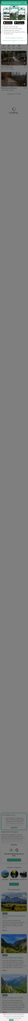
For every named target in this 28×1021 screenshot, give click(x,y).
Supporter (18, 40)
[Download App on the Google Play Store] (19, 22)
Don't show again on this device (14, 38)
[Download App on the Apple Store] (8, 23)
